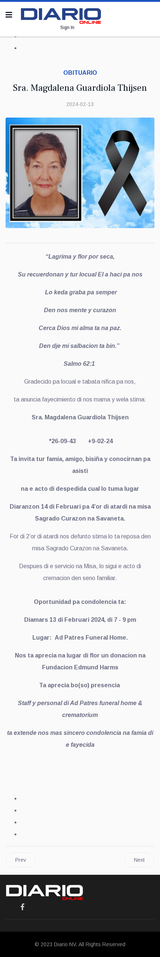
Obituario (80, 73)
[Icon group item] (22, 907)
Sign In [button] (67, 27)
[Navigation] (9, 14)
